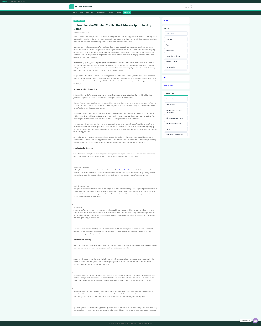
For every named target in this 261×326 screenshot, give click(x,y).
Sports (110, 13)
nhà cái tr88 (168, 86)
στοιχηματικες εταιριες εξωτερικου (174, 111)
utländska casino (171, 61)
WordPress (148, 323)
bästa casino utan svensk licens (174, 136)
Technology (100, 13)
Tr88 (165, 78)
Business (89, 13)
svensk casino (170, 67)
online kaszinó (170, 105)
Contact (127, 13)
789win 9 (169, 39)
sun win (168, 129)
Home (75, 13)
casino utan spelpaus (173, 56)
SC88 (166, 20)
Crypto (168, 45)
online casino (170, 50)
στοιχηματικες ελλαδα (173, 123)
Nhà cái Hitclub (124, 170)
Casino (118, 13)
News (81, 13)
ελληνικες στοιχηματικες (174, 118)
